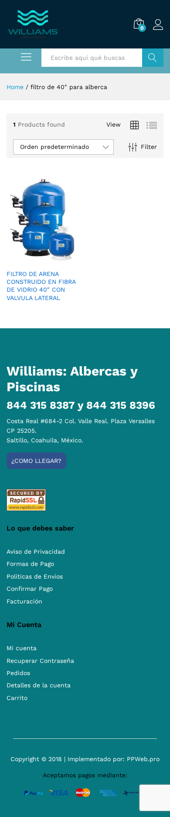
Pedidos (18, 672)
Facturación (24, 601)
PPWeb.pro (143, 758)
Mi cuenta (22, 648)
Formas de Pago (30, 563)
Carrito (17, 697)
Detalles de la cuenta (39, 685)
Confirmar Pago (30, 588)
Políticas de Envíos (35, 576)
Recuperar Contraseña (40, 660)
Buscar (152, 57)
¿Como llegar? (36, 460)
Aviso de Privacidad (36, 551)
